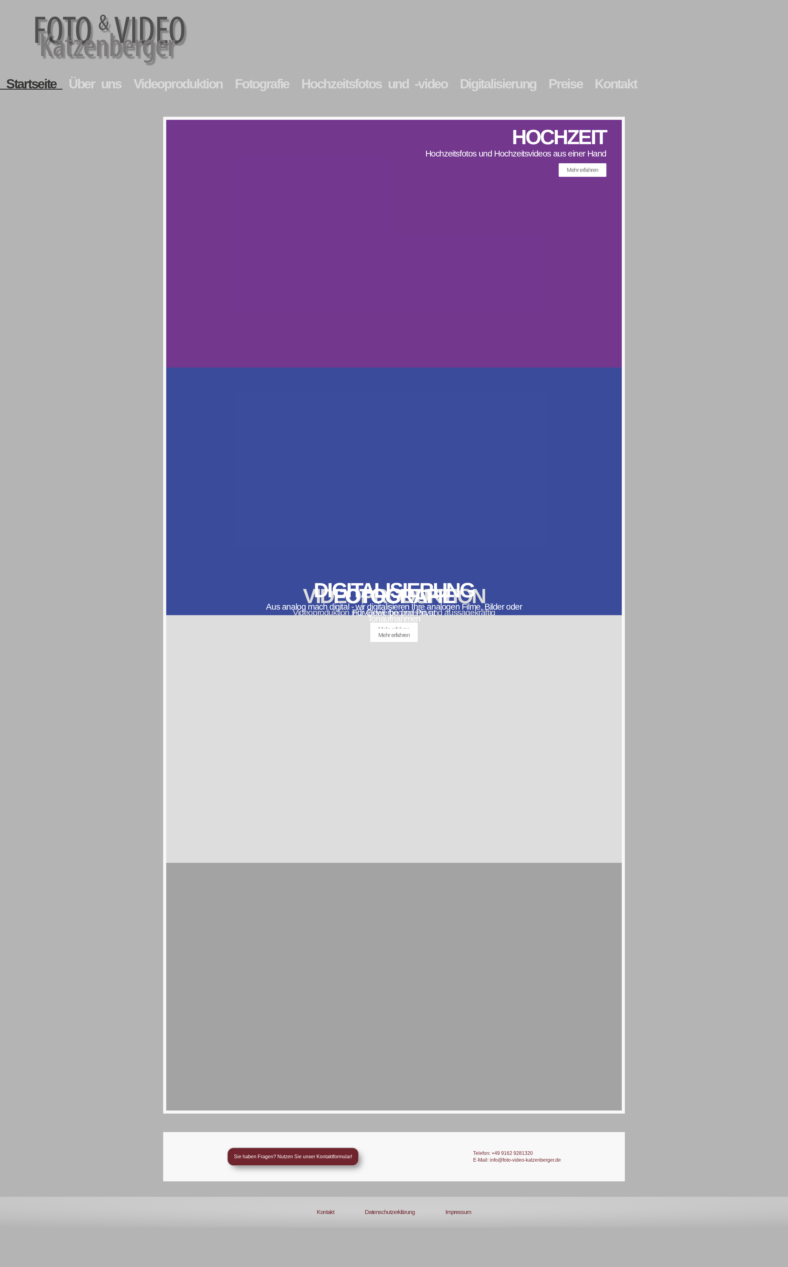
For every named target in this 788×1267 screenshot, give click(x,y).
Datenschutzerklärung (390, 1212)
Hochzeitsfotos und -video (374, 84)
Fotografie (262, 84)
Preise (565, 84)
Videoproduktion (178, 84)
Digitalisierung (498, 84)
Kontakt (616, 84)
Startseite (31, 84)
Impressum (458, 1212)
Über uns (95, 84)
